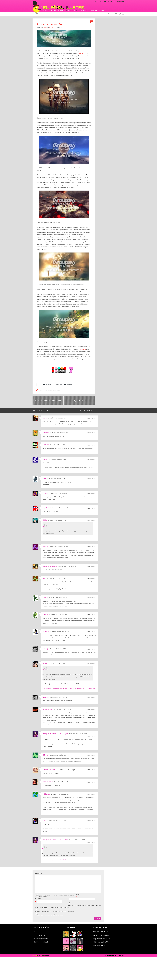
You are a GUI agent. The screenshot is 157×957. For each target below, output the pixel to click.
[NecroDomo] (73, 950)
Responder (91, 418)
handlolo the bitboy (49, 770)
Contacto (97, 1)
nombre (38, 898)
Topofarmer (47, 508)
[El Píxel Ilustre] (63, 7)
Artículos (46, 10)
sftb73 (45, 578)
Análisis (53, 10)
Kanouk (45, 615)
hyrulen (45, 493)
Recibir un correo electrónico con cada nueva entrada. (49, 915)
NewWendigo (47, 709)
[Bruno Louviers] (66, 943)
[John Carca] (80, 943)
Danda (45, 663)
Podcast (101, 10)
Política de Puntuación (41, 942)
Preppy (45, 459)
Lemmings (83, 349)
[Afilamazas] (66, 950)
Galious (45, 27)
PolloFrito (46, 445)
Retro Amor (61, 10)
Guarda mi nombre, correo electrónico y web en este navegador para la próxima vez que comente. (68, 906)
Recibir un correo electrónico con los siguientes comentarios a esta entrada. (55, 911)
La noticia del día (83, 10)
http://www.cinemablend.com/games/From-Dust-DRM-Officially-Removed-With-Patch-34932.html (69, 688)
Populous (80, 53)
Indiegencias (71, 10)
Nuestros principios (41, 939)
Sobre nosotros (109, 1)
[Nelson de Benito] (73, 936)
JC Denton (46, 755)
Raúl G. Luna (107, 939)
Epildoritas (94, 10)
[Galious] (80, 936)
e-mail (78, 894)
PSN (49, 390)
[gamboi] (73, 943)
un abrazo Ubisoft (55, 390)
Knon (44, 479)
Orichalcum (46, 794)
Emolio (45, 418)
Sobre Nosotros (39, 935)
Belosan (45, 597)
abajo (90, 411)
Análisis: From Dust (51, 24)
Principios (120, 1)
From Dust (45, 390)
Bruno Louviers (103, 935)
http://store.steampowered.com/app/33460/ (55, 860)
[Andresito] (66, 936)
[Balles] (80, 950)
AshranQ (46, 547)
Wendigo (46, 649)
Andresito (46, 433)
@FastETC (46, 632)
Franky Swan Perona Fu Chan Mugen (55, 734)
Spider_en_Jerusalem (50, 566)
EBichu (45, 520)
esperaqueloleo (48, 782)
